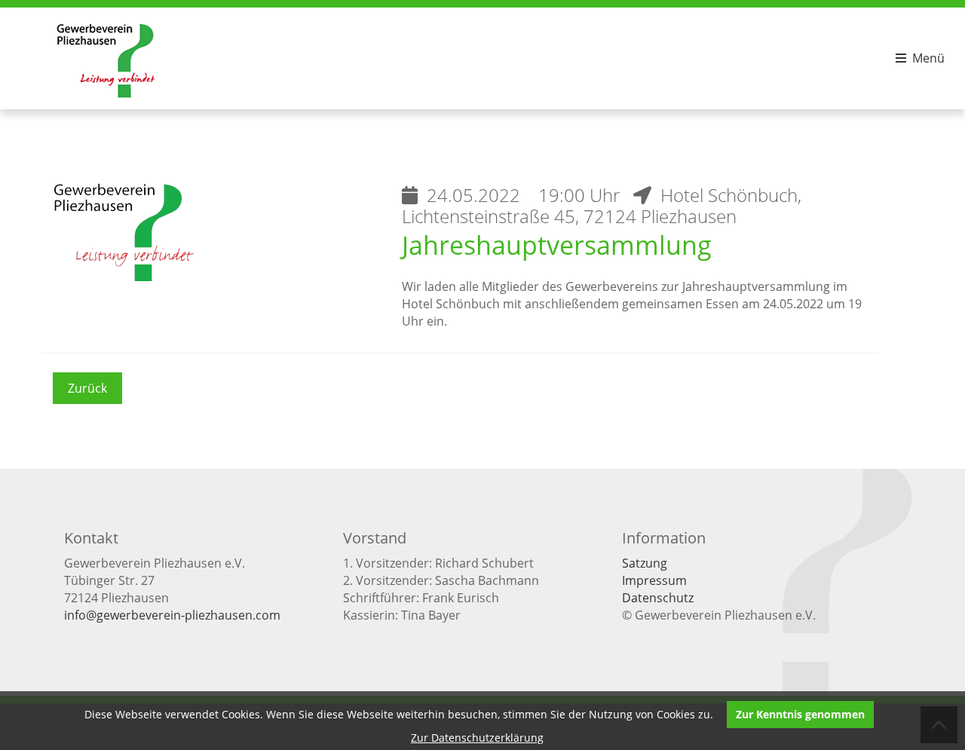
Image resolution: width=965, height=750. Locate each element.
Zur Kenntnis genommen (800, 714)
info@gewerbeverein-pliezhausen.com (172, 615)
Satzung (644, 563)
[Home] (106, 97)
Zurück (87, 388)
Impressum (654, 580)
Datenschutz (658, 597)
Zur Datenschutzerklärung (477, 737)
